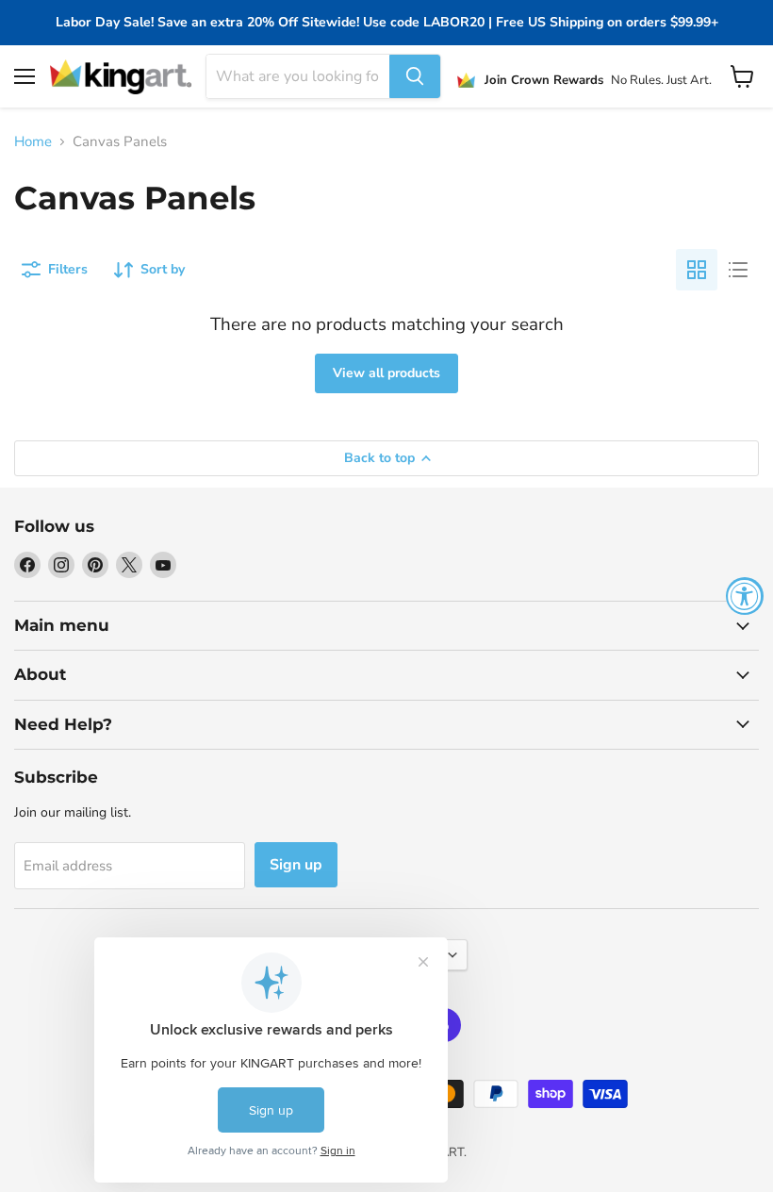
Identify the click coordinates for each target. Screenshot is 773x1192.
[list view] (738, 269)
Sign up (296, 864)
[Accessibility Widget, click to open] (745, 596)
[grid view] (696, 269)
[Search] (414, 76)
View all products (386, 373)
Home (33, 142)
